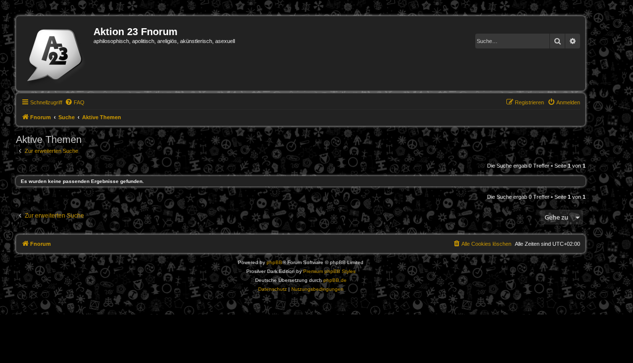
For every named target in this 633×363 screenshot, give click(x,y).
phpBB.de (335, 280)
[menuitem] (75, 102)
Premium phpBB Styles (329, 271)
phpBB (274, 262)
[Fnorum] (56, 53)
